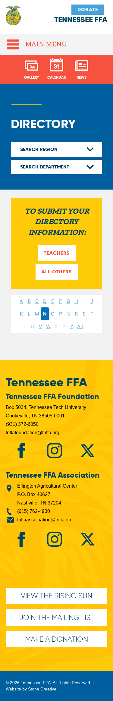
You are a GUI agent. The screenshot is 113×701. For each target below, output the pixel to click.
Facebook (21, 450)
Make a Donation (56, 639)
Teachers (57, 253)
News (81, 77)
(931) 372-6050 (22, 424)
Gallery (31, 77)
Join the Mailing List (56, 617)
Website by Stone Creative (31, 689)
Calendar (56, 77)
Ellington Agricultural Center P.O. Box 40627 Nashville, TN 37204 (47, 494)
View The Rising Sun (56, 595)
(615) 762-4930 (33, 511)
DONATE (87, 9)
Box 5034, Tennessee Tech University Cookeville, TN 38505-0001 (46, 411)
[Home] (13, 18)
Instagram (54, 450)
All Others (57, 272)
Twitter (87, 450)
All (80, 326)
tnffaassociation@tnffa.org (45, 519)
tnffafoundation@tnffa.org (32, 432)
